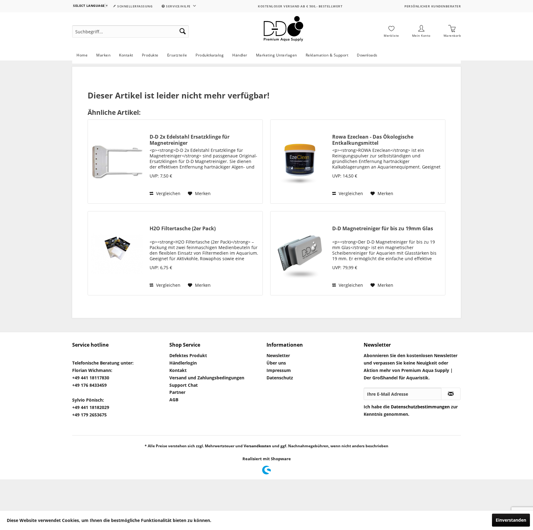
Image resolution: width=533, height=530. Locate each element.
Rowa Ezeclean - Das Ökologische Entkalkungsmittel (372, 140)
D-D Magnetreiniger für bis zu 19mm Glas (382, 228)
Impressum (278, 370)
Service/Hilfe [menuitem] (178, 6)
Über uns (276, 363)
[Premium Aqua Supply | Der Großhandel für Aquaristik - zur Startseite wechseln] (283, 31)
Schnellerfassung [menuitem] (134, 6)
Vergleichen (167, 193)
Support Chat (183, 385)
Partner (177, 392)
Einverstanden (511, 520)
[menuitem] (130, 31)
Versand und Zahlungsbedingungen (206, 378)
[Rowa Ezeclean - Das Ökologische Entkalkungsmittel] (300, 161)
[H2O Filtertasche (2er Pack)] (117, 253)
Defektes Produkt (188, 355)
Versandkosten (257, 446)
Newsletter (278, 355)
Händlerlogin (183, 363)
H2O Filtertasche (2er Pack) (183, 228)
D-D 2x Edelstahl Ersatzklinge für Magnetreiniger (189, 140)
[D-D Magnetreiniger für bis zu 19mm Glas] (300, 253)
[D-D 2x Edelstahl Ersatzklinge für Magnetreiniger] (117, 161)
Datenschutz (279, 378)
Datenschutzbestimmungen (420, 407)
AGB (173, 400)
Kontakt (178, 370)
